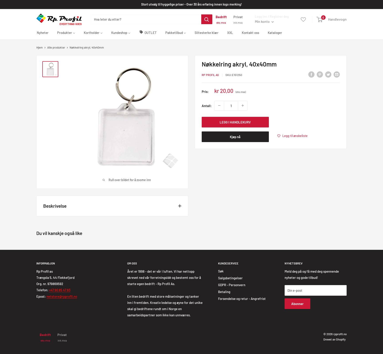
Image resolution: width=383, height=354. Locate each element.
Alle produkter (56, 47)
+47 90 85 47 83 (59, 290)
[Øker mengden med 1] (242, 105)
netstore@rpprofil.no (62, 296)
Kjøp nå (235, 137)
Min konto (262, 21)
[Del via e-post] (337, 74)
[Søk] (206, 19)
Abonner (297, 304)
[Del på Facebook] (311, 74)
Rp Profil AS (210, 75)
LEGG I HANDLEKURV (235, 122)
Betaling (224, 292)
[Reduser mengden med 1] (219, 105)
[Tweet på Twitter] (328, 74)
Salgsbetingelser (230, 278)
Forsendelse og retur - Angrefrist (242, 299)
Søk (221, 271)
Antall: (207, 106)
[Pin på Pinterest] (320, 74)
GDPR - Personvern (231, 285)
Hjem (39, 47)
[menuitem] (42, 32)
